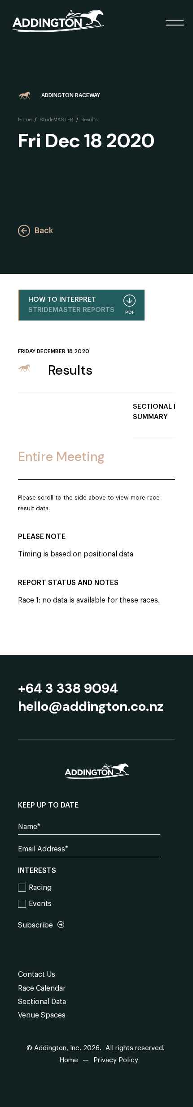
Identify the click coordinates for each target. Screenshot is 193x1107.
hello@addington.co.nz (90, 706)
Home (24, 119)
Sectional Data (42, 1001)
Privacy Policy (115, 1060)
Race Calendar (42, 988)
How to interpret (81, 305)
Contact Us (36, 974)
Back (44, 231)
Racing (40, 887)
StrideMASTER (56, 119)
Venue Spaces (42, 1015)
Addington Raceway (70, 95)
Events (40, 903)
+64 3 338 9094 (68, 688)
